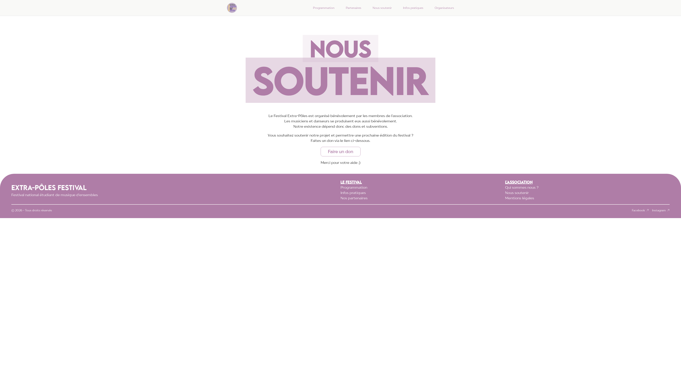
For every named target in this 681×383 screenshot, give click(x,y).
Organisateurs (444, 8)
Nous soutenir (382, 8)
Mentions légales (519, 198)
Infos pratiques (413, 8)
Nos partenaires (354, 198)
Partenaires (353, 8)
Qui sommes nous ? (521, 187)
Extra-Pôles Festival (49, 187)
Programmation (323, 8)
